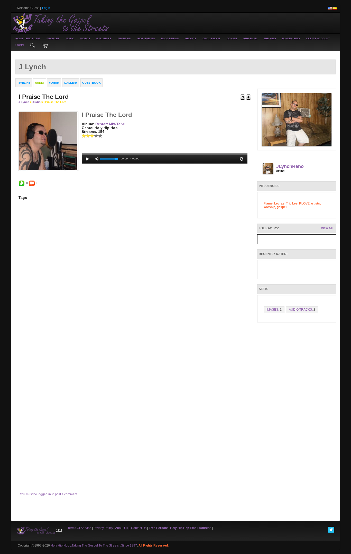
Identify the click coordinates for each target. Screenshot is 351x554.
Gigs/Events (146, 38)
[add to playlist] (242, 97)
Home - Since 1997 (27, 38)
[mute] (97, 159)
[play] (88, 159)
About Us (124, 38)
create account (318, 38)
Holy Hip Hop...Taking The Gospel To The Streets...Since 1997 (94, 545)
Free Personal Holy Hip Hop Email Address (180, 528)
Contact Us (138, 528)
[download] (248, 97)
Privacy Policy (103, 528)
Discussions (211, 38)
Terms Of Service (79, 528)
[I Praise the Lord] (48, 141)
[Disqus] (135, 276)
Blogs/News (170, 38)
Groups (190, 38)
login (19, 45)
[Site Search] (33, 46)
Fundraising (291, 38)
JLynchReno (290, 166)
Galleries (103, 38)
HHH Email (250, 38)
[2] (86, 136)
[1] (84, 136)
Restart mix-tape (110, 124)
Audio (36, 102)
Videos (85, 38)
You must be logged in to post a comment (48, 494)
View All (326, 228)
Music (70, 38)
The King (270, 38)
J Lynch (24, 102)
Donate (232, 38)
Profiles (53, 38)
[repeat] (241, 159)
